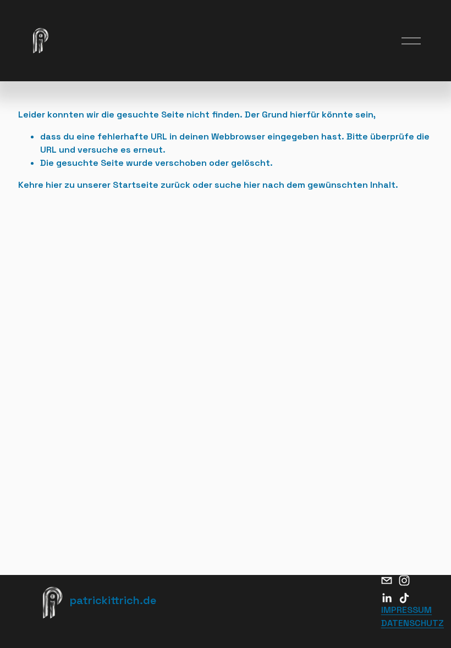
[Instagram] (404, 580)
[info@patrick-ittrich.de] (386, 580)
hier (54, 185)
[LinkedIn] (386, 598)
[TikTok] (404, 598)
